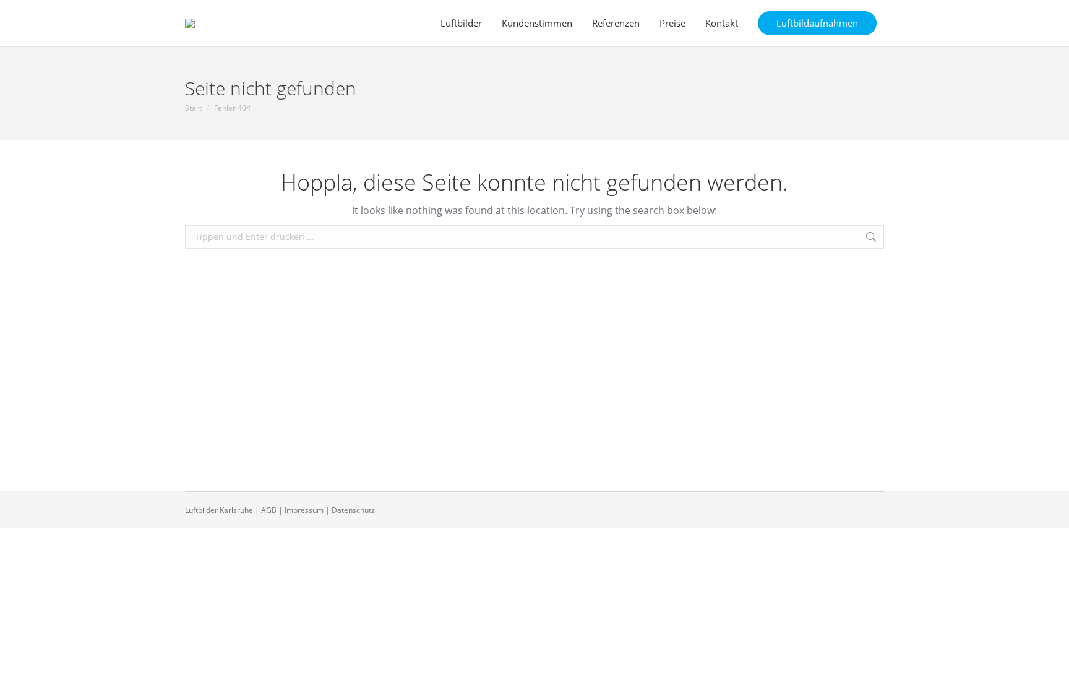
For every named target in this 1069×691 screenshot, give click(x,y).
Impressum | (307, 510)
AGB (269, 510)
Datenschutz (353, 510)
